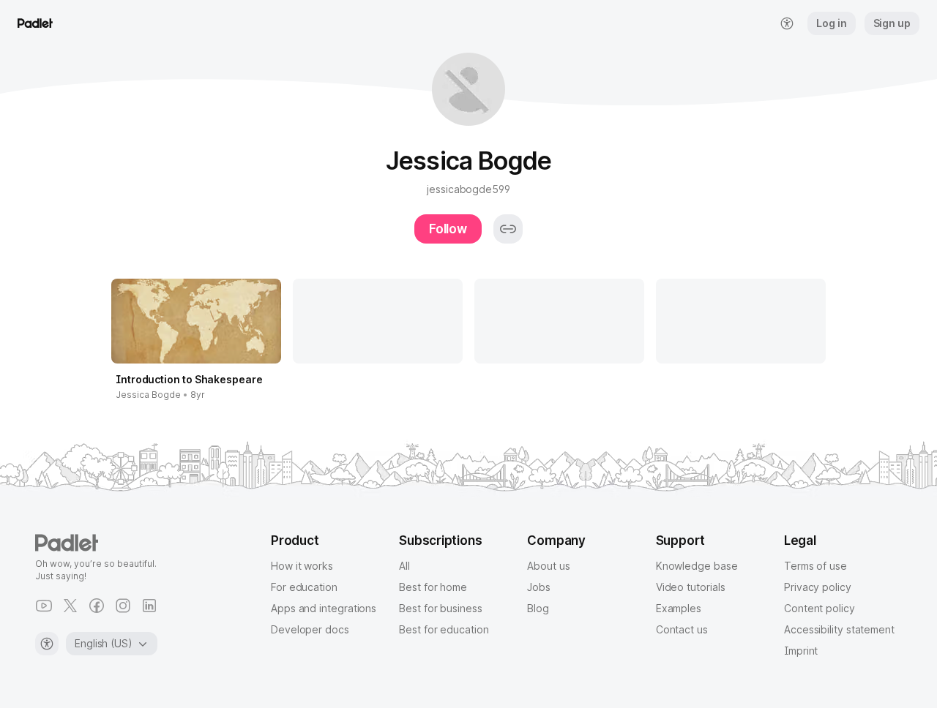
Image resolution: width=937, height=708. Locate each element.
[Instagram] (123, 605)
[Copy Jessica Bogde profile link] (508, 229)
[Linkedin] (149, 605)
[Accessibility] (47, 643)
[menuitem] (787, 23)
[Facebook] (96, 605)
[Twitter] (70, 605)
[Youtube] (44, 605)
